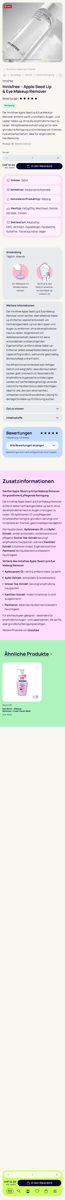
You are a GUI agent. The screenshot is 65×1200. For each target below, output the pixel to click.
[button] (55, 1191)
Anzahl (6, 152)
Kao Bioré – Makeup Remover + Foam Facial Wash (17, 710)
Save (9, 6)
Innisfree (8, 81)
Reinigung (9, 105)
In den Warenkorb (41, 1183)
